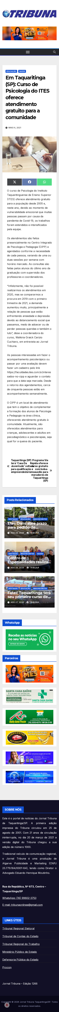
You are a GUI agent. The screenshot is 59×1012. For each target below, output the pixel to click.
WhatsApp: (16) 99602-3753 (19, 898)
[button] (29, 33)
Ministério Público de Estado (19, 951)
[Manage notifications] (6, 1005)
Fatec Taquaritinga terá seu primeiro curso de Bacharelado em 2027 (29, 596)
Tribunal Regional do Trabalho (21, 944)
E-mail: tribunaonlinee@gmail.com (22, 904)
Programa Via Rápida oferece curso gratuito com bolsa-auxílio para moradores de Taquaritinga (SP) (39, 470)
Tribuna (34, 533)
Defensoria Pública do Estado (20, 959)
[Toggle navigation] (27, 52)
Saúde (22, 71)
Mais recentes (40, 519)
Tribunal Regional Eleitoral (18, 928)
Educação (11, 71)
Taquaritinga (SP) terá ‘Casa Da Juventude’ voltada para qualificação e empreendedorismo (20, 466)
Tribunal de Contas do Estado (20, 936)
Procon (6, 967)
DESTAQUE (13, 519)
